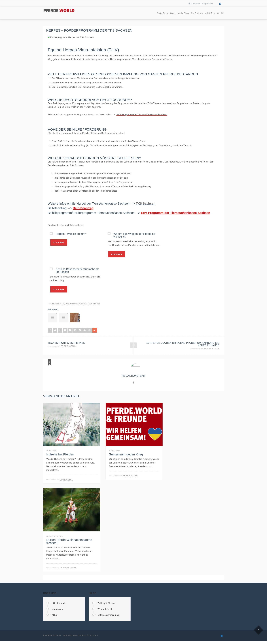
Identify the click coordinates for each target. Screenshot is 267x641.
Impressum (57, 609)
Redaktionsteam (133, 376)
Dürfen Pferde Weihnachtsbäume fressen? (69, 541)
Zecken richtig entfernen (66, 343)
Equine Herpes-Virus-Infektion (77, 303)
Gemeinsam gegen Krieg (126, 454)
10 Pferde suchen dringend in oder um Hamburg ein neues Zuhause (182, 344)
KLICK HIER (58, 242)
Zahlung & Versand (106, 603)
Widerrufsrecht (104, 609)
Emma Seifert (66, 479)
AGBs (54, 614)
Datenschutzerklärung (108, 614)
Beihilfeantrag (55, 165)
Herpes (96, 303)
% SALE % (210, 13)
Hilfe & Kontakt (59, 603)
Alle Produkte (197, 13)
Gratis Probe (162, 13)
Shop (172, 13)
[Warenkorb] (222, 13)
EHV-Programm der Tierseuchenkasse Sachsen (175, 212)
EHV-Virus (56, 303)
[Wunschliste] (218, 13)
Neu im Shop (183, 13)
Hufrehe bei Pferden (60, 454)
